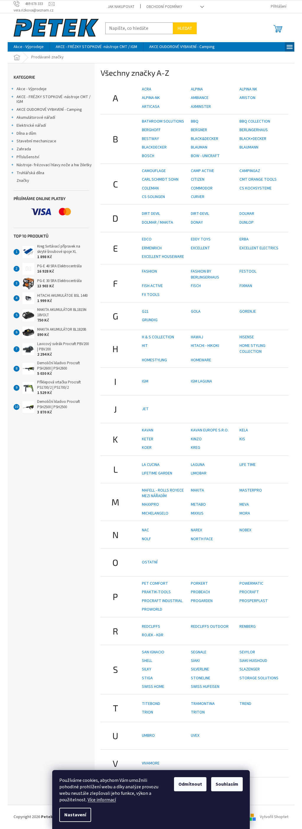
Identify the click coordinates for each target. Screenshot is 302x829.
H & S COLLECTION (158, 337)
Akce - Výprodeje (32, 89)
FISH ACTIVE (152, 286)
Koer (147, 448)
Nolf (146, 539)
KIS (242, 439)
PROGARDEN (202, 601)
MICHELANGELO (155, 513)
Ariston (247, 98)
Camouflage (154, 171)
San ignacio (153, 652)
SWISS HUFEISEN (205, 687)
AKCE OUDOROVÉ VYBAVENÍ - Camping (49, 110)
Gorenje (247, 311)
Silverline (200, 669)
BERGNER (199, 130)
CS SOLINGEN (153, 197)
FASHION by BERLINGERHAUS (205, 274)
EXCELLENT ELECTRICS (258, 248)
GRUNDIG (149, 320)
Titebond (151, 704)
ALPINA (197, 89)
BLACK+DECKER (252, 139)
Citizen (197, 179)
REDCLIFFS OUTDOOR (210, 626)
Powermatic (251, 583)
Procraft (249, 592)
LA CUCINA (151, 465)
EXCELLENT (200, 248)
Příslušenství (28, 157)
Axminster (201, 107)
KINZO (196, 439)
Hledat (185, 28)
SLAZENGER (249, 669)
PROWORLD (152, 609)
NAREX (196, 530)
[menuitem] (29, 47)
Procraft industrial (162, 601)
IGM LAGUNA (201, 381)
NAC (145, 530)
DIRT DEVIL (151, 214)
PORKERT (199, 583)
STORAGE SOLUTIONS (258, 678)
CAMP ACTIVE (202, 171)
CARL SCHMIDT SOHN (160, 179)
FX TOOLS (151, 295)
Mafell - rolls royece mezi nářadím (163, 493)
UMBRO (148, 736)
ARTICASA (151, 107)
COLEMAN (150, 188)
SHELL (147, 661)
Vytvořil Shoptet (274, 817)
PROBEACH (200, 592)
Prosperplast (253, 601)
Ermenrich (152, 248)
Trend (245, 704)
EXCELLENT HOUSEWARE (163, 257)
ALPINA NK (248, 89)
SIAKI (195, 661)
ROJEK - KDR (152, 635)
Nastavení (75, 815)
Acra (146, 89)
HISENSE (246, 337)
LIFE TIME (247, 465)
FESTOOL (247, 271)
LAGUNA (198, 465)
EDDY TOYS (201, 239)
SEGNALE (198, 652)
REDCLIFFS (151, 626)
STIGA (147, 678)
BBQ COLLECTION (254, 121)
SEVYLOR (247, 652)
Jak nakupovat (121, 6)
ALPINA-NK (151, 98)
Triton (198, 712)
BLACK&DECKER (204, 139)
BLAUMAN (199, 147)
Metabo (198, 504)
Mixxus (197, 513)
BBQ (194, 121)
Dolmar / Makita (157, 222)
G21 (145, 311)
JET (145, 409)
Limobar (198, 473)
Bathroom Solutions (163, 121)
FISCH (196, 286)
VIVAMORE (151, 763)
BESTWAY (150, 139)
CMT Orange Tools (258, 179)
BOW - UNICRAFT (205, 156)
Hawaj (197, 337)
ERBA (244, 239)
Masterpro (250, 490)
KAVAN (147, 430)
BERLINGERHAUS (253, 130)
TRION (147, 712)
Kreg (195, 448)
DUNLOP (246, 222)
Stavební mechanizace (36, 141)
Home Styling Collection (252, 348)
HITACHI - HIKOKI (205, 346)
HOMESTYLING (154, 360)
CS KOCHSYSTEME (255, 188)
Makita (197, 490)
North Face (202, 539)
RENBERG (247, 626)
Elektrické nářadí (31, 125)
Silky (146, 669)
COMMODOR (202, 188)
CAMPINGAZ (249, 171)
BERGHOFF (151, 130)
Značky (23, 181)
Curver (197, 197)
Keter (147, 439)
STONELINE (200, 678)
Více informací (102, 800)
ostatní (149, 562)
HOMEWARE (201, 360)
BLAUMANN (248, 147)
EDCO (147, 239)
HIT (145, 346)
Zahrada (24, 149)
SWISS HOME (153, 687)
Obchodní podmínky (164, 6)
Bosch (148, 156)
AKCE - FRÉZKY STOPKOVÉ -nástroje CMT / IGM (54, 99)
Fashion (149, 271)
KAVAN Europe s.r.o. (210, 430)
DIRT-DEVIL (200, 214)
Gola (196, 311)
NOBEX (245, 530)
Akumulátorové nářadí (36, 118)
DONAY (197, 222)
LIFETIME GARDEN (157, 473)
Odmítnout (190, 784)
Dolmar (246, 214)
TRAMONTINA (203, 704)
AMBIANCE (200, 98)
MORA (244, 513)
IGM (145, 381)
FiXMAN (245, 286)
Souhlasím (227, 784)
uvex (195, 736)
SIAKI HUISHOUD (253, 661)
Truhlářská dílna (30, 173)
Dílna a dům (26, 133)
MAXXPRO (150, 504)
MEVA (244, 504)
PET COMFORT (155, 583)
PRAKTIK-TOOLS (156, 592)
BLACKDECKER (154, 147)
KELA (243, 430)
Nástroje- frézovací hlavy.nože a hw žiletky (54, 165)
